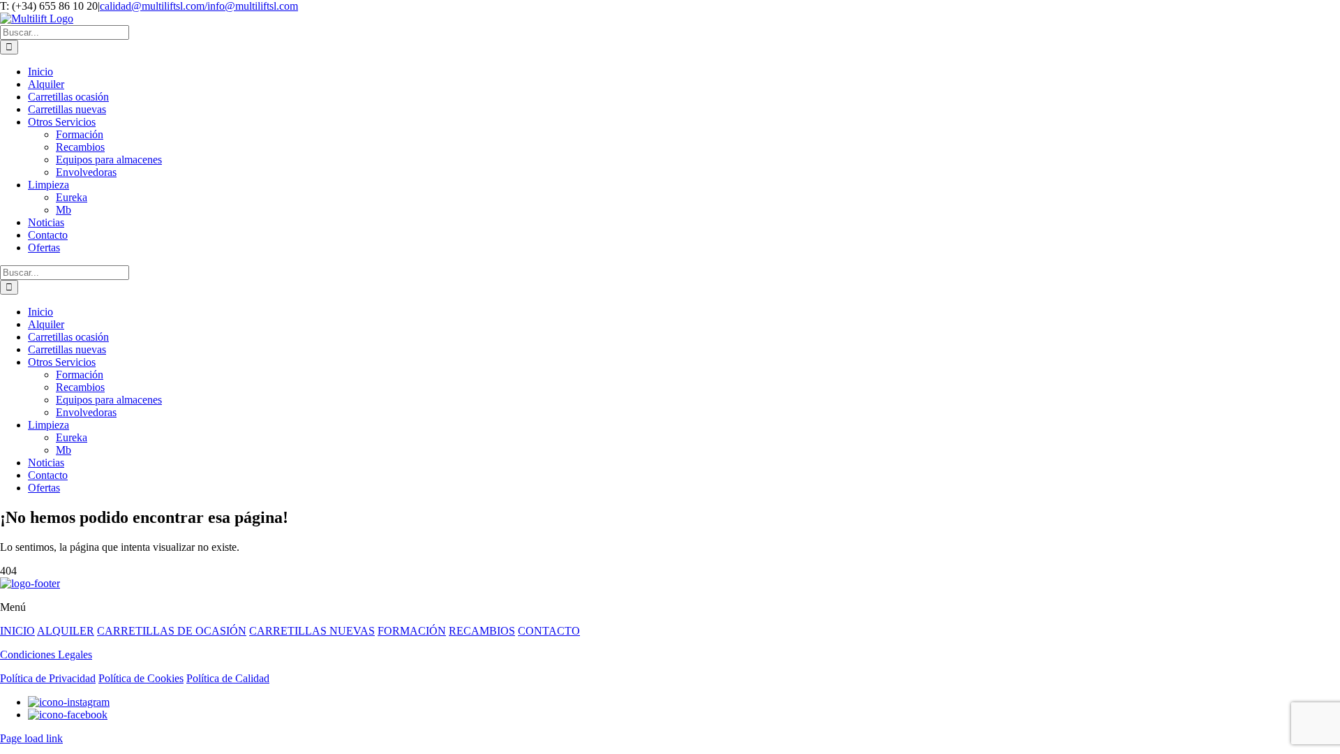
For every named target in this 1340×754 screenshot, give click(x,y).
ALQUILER (65, 631)
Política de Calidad (227, 678)
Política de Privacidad (48, 678)
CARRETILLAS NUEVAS (312, 631)
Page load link (31, 738)
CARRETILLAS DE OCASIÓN (171, 631)
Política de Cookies (141, 678)
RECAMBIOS (482, 631)
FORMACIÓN (412, 631)
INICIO (17, 631)
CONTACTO (549, 631)
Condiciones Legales (46, 654)
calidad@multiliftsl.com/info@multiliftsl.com (199, 6)
